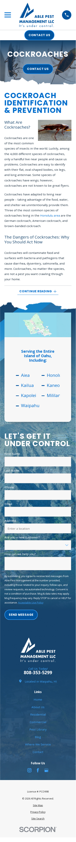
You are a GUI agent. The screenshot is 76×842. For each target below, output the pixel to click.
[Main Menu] (7, 15)
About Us (38, 707)
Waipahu (30, 406)
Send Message (21, 615)
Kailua (27, 385)
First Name (12, 453)
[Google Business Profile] (46, 770)
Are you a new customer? (22, 537)
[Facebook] (38, 770)
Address (10, 520)
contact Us (39, 35)
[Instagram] (29, 770)
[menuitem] (37, 805)
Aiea (25, 375)
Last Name (11, 470)
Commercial (38, 722)
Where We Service (38, 744)
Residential (38, 714)
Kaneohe (56, 385)
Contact (38, 752)
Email (8, 504)
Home (38, 699)
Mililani (54, 395)
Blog (38, 737)
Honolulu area (50, 215)
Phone (9, 487)
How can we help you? (20, 554)
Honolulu (56, 375)
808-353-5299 (38, 672)
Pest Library (38, 729)
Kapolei (28, 395)
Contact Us (38, 69)
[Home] (36, 15)
